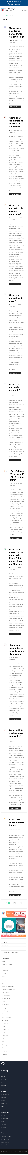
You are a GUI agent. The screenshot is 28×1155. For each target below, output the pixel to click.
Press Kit (3, 1080)
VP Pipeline (5, 1051)
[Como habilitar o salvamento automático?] (5, 731)
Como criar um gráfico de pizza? (16, 297)
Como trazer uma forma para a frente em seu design (16, 32)
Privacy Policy (5, 1139)
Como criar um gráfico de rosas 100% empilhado (16, 122)
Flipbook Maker (6, 995)
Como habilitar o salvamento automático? (16, 733)
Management (5, 1008)
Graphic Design (6, 998)
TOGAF (4, 1039)
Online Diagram (6, 1017)
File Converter (6, 992)
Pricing (3, 1115)
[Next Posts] (23, 903)
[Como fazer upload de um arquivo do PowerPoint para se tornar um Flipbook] (5, 549)
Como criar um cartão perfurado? (14, 387)
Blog (2, 1121)
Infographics (5, 1005)
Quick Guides (5, 1029)
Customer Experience (8, 986)
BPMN (4, 977)
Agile (3, 961)
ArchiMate (5, 974)
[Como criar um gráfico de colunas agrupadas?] (5, 205)
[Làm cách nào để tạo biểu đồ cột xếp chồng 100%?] (5, 472)
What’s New (4, 1077)
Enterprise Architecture (8, 989)
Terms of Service (6, 1136)
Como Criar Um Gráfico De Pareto (16, 822)
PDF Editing (5, 1023)
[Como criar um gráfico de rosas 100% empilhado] (5, 117)
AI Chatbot (5, 971)
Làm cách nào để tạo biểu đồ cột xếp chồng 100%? (17, 475)
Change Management (8, 980)
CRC (3, 983)
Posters (4, 1026)
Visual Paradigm (6, 1048)
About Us (4, 1074)
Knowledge (4, 1118)
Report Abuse (5, 1145)
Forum (3, 1083)
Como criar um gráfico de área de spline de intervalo (16, 649)
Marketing (5, 1011)
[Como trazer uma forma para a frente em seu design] (5, 28)
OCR (3, 1014)
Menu (25, 10)
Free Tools (4, 1127)
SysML (4, 1032)
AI (2, 967)
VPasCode (4, 1054)
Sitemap (3, 1124)
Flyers (3, 1100)
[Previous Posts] (1, 903)
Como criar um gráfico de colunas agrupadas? (16, 210)
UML (3, 1042)
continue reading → (15, 106)
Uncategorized (6, 1045)
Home (3, 15)
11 (20, 903)
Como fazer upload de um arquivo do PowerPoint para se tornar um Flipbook (16, 557)
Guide (7, 15)
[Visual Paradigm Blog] (8, 10)
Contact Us (4, 1086)
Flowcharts (4, 1103)
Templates (5, 1035)
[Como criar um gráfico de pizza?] (5, 295)
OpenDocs (5, 1020)
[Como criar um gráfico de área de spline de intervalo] (5, 645)
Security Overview (6, 1142)
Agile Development (7, 964)
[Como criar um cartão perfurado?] (5, 384)
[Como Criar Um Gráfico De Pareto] (5, 819)
